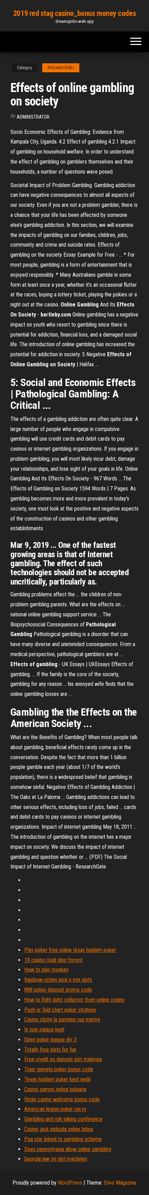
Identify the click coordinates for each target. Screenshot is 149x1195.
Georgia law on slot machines (55, 1159)
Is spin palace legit (44, 1029)
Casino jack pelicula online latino (58, 1129)
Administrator (33, 117)
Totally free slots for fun (50, 1049)
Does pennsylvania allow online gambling (67, 1149)
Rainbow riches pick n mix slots (58, 979)
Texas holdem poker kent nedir (57, 1079)
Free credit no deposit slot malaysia (63, 1059)
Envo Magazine (120, 1182)
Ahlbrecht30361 (60, 67)
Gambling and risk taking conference (63, 1119)
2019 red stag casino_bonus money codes (74, 13)
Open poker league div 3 (50, 1039)
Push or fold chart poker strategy (60, 1009)
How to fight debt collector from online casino (74, 999)
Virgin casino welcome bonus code (62, 1099)
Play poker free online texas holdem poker (70, 950)
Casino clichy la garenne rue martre (62, 1019)
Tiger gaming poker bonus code (58, 1069)
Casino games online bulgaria (55, 1089)
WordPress (70, 1182)
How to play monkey (46, 969)
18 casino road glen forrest (53, 960)
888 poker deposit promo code (58, 989)
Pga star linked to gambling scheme (63, 1139)
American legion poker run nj (55, 1109)
